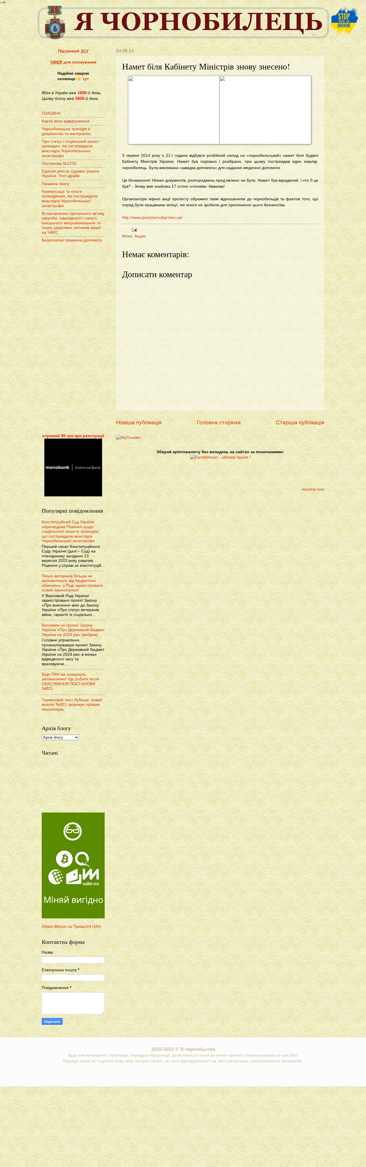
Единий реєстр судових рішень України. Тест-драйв (71, 173)
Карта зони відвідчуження (65, 121)
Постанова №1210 (59, 163)
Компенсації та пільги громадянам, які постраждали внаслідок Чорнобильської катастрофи (70, 198)
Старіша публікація (300, 422)
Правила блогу (55, 184)
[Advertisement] (73, 339)
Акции (140, 236)
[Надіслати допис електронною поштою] (133, 230)
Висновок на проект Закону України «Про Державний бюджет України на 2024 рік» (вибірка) (73, 630)
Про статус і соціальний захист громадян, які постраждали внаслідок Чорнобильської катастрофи (70, 148)
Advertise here (313, 490)
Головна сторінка (219, 422)
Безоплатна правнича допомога (72, 240)
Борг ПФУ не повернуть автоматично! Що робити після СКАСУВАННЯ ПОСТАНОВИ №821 (70, 681)
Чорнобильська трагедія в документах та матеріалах (66, 131)
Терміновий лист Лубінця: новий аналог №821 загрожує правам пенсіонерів (72, 705)
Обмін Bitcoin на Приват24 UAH (71, 926)
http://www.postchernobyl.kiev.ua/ (152, 217)
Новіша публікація (139, 422)
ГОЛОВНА (51, 113)
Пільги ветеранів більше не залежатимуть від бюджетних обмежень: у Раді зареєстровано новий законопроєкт (72, 583)
